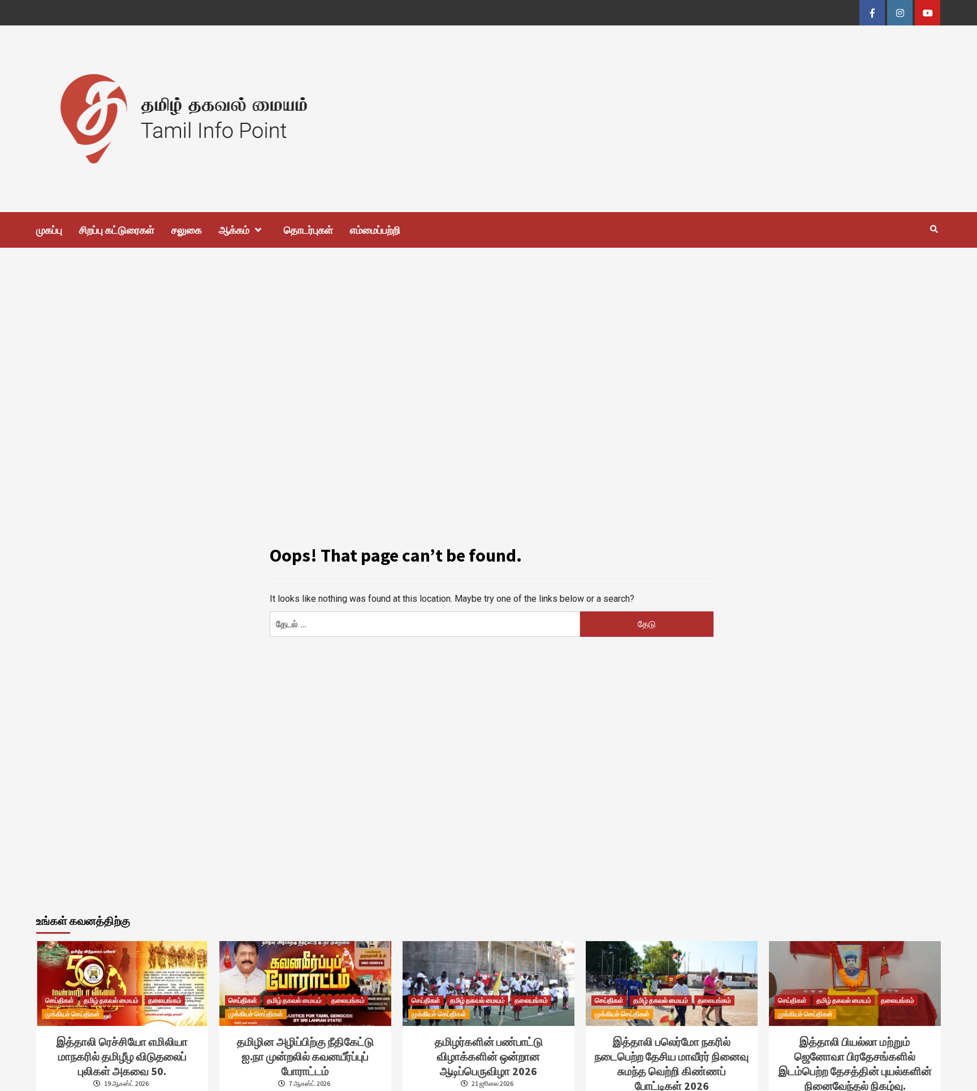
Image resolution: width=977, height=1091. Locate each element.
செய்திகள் (59, 1000)
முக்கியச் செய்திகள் (72, 1014)
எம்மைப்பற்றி (375, 229)
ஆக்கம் (234, 229)
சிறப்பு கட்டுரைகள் (116, 229)
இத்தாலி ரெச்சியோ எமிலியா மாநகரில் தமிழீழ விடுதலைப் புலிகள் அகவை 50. (122, 1056)
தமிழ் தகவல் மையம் (111, 1000)
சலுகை (186, 229)
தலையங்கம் (164, 1000)
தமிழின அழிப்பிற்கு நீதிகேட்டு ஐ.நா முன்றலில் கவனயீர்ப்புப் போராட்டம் (305, 1056)
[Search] (934, 229)
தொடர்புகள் (308, 229)
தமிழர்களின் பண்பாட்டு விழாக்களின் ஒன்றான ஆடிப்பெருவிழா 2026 (489, 1056)
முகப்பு (49, 229)
